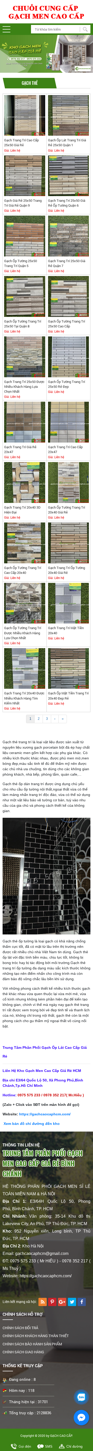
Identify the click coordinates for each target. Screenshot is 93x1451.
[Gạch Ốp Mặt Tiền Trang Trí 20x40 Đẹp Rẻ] (68, 668)
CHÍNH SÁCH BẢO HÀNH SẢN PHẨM (32, 1344)
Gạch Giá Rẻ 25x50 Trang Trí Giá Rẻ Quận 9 (23, 203)
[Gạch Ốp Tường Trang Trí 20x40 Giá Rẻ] (68, 482)
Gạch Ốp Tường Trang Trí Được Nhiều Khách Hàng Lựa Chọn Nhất (22, 633)
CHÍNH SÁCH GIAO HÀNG (23, 1351)
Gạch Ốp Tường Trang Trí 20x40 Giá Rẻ (66, 510)
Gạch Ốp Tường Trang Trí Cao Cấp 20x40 (22, 570)
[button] (6, 29)
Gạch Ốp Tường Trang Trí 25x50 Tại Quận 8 (22, 323)
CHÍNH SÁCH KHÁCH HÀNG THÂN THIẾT (36, 1335)
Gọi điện (25, 1446)
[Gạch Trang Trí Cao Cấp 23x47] (68, 422)
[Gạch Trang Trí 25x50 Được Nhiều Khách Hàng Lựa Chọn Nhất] (24, 357)
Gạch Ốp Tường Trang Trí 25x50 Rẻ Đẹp (66, 384)
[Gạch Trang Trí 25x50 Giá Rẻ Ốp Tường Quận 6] (68, 176)
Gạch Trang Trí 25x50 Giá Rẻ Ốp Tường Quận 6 (66, 203)
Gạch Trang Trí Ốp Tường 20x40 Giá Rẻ (66, 570)
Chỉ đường (74, 1446)
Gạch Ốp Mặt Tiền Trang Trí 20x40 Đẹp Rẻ (68, 696)
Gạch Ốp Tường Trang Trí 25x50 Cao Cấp (66, 323)
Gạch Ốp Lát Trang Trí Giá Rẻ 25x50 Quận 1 (67, 143)
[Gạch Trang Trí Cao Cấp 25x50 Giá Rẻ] (24, 115)
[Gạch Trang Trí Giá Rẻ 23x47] (24, 422)
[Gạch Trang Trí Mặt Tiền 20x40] (68, 603)
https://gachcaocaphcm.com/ (45, 1114)
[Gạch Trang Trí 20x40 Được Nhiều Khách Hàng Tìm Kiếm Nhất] (24, 668)
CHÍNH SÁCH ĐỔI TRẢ (20, 1327)
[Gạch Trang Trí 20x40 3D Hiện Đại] (24, 482)
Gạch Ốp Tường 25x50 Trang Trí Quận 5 (20, 263)
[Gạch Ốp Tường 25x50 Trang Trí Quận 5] (24, 236)
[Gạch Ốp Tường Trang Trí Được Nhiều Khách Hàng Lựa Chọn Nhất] (24, 603)
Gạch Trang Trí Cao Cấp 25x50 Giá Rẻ (21, 143)
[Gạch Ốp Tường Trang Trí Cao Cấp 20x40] (24, 543)
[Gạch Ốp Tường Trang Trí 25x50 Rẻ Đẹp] (68, 357)
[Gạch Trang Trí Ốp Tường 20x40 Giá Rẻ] (68, 543)
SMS (48, 1446)
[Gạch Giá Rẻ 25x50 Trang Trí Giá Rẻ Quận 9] (24, 176)
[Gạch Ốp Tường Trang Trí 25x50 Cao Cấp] (68, 296)
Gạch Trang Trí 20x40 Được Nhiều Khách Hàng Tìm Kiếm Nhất (24, 698)
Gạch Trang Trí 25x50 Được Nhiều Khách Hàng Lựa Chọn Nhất (24, 386)
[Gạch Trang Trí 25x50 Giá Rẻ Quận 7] (68, 236)
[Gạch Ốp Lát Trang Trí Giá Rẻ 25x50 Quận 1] (68, 115)
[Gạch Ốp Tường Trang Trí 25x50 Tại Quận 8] (24, 296)
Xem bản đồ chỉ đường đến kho (31, 1124)
